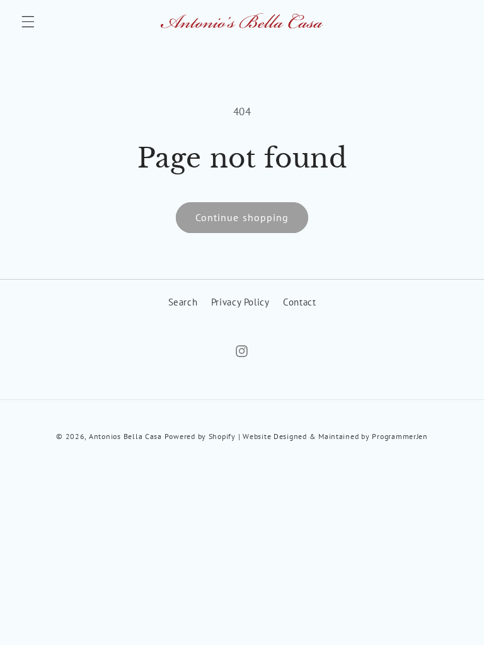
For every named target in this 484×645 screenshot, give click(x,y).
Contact (299, 302)
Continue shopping (242, 217)
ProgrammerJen (400, 436)
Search (183, 302)
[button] (27, 22)
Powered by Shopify (200, 436)
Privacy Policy (240, 302)
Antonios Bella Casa (125, 436)
